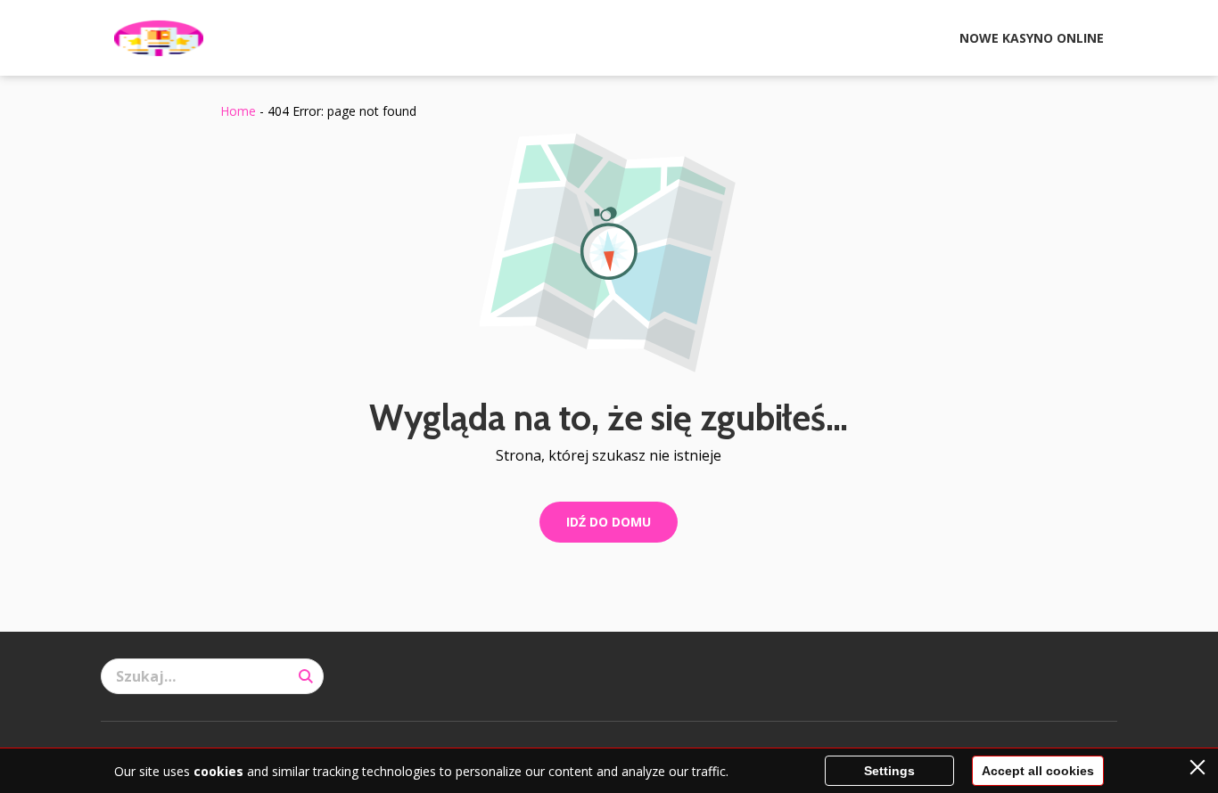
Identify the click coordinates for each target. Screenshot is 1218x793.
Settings (889, 771)
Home (238, 110)
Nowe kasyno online (1031, 37)
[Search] (306, 676)
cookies (218, 771)
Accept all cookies (1038, 771)
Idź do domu (608, 521)
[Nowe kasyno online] (158, 38)
